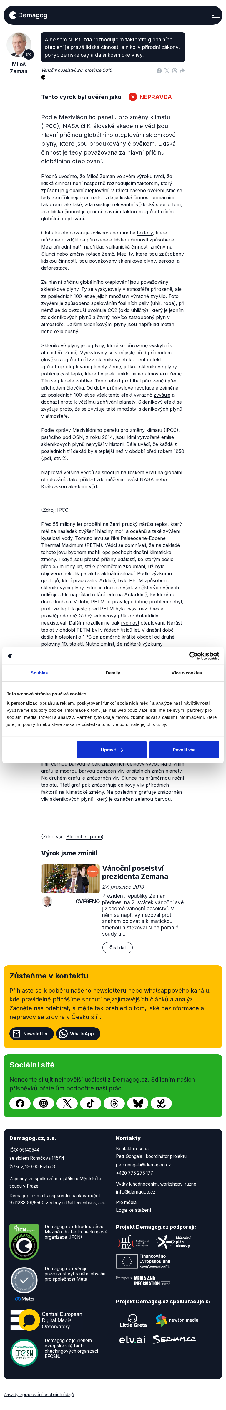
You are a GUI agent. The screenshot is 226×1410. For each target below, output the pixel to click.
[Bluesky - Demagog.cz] (137, 1103)
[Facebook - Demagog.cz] (20, 1103)
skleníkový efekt (114, 359)
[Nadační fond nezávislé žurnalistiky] (133, 1242)
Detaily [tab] (113, 672)
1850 (179, 451)
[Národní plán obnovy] (173, 1242)
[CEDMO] (46, 1320)
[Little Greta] (133, 1320)
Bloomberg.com (84, 837)
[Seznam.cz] (174, 1339)
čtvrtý (103, 317)
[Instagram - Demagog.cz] (43, 1103)
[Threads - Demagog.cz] (114, 1103)
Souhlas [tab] (39, 672)
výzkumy (152, 644)
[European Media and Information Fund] (143, 1280)
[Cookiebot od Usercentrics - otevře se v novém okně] (193, 656)
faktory (145, 233)
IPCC (62, 510)
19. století (72, 644)
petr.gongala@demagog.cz (143, 1165)
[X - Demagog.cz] (67, 1103)
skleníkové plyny (60, 289)
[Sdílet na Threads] (174, 70)
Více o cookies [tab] (187, 672)
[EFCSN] (24, 1352)
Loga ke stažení (133, 1210)
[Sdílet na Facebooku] (159, 70)
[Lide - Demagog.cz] (161, 1103)
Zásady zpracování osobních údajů (39, 1394)
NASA (147, 479)
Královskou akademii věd (69, 486)
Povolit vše (184, 749)
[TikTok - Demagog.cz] (90, 1103)
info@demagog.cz (136, 1192)
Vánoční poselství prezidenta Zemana (135, 872)
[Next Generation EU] (143, 1261)
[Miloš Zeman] (47, 901)
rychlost (130, 623)
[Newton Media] (177, 1320)
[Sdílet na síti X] (167, 70)
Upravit (108, 749)
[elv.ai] (132, 1339)
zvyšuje (162, 395)
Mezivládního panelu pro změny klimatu (117, 430)
